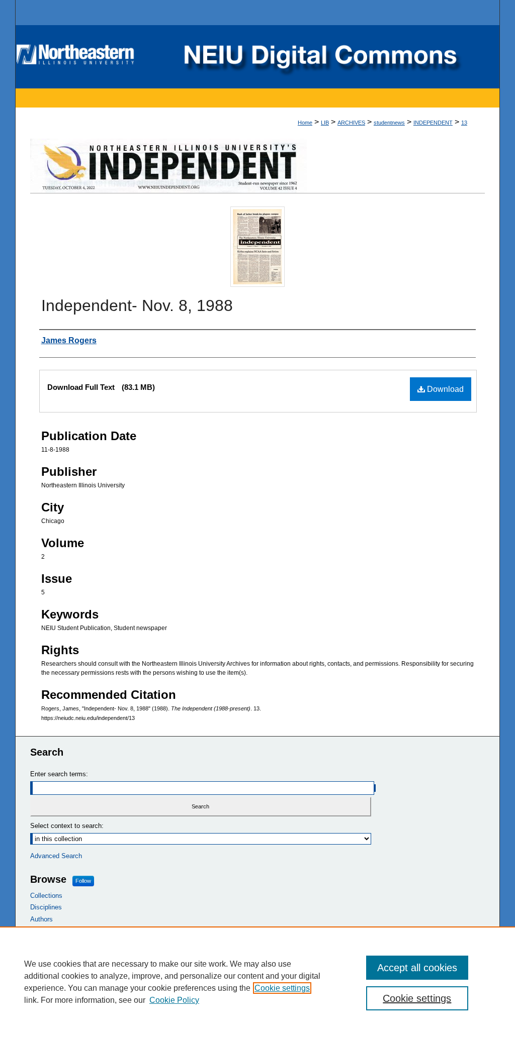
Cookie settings (282, 988)
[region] (257, 981)
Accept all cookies (417, 967)
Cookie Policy (174, 1000)
